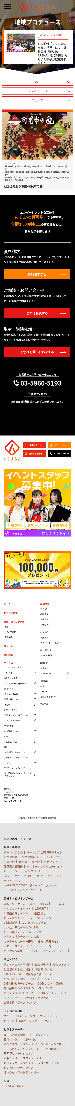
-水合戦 (7, 704)
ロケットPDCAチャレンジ (19, 1016)
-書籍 (6, 626)
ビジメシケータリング (17, 1063)
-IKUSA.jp (8, 672)
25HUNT (40, 908)
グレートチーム (49, 1016)
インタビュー (46, 632)
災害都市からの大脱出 (17, 969)
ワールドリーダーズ (36, 997)
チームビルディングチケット (21, 890)
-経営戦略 (44, 614)
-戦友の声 (44, 637)
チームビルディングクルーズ (21, 1049)
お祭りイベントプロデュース (21, 1058)
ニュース (37, 100)
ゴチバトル (31, 1039)
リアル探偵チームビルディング (22, 932)
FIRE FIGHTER (12, 974)
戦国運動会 (10, 857)
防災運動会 (42, 964)
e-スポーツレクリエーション (44, 866)
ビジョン (44, 608)
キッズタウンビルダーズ (18, 993)
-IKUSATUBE (45, 673)
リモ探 (47, 946)
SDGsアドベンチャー (42, 979)
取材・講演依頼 (35, 453)
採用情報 (44, 604)
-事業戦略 (44, 619)
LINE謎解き (11, 922)
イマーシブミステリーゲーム (21, 946)
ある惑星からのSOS (16, 988)
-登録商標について (48, 696)
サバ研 (48, 1021)
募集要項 (44, 704)
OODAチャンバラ (29, 1021)
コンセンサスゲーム (34, 922)
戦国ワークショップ (49, 876)
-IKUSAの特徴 (46, 655)
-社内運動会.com (11, 731)
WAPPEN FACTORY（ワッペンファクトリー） (31, 885)
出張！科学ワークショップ (20, 1002)
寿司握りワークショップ (18, 1053)
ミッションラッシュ (54, 951)
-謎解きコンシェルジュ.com (16, 715)
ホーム (7, 604)
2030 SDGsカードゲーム (18, 983)
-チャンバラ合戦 (11, 694)
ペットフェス (12, 880)
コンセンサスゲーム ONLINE (21, 927)
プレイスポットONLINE (18, 876)
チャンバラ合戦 (13, 852)
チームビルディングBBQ (49, 1044)
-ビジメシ (8, 762)
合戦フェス (51, 862)
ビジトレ (9, 1021)
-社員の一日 (45, 668)
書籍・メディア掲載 (14, 622)
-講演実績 (8, 637)
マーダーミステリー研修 (18, 941)
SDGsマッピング (42, 988)
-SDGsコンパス (10, 741)
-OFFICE (43, 691)
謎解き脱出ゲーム (14, 904)
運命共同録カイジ (48, 941)
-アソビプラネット (12, 720)
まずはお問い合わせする (37, 352)
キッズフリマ (12, 997)
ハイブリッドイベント (17, 908)
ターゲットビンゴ (40, 1035)
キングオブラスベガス (17, 1044)
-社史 (42, 686)
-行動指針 (44, 624)
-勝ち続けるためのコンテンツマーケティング (18, 774)
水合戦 (23, 862)
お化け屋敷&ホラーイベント (21, 951)
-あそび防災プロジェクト (15, 752)
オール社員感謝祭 (14, 1035)
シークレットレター (42, 918)
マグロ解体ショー (53, 1049)
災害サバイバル (44, 969)
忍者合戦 (9, 862)
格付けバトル (12, 1039)
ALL (37, 82)
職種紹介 (44, 662)
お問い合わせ (35, 445)
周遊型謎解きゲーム (16, 913)
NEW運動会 (29, 857)
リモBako (58, 904)
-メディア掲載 (10, 632)
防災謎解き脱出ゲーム (38, 974)
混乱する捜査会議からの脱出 (21, 936)
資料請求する (37, 274)
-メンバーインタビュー (50, 642)
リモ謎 (44, 904)
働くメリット (46, 650)
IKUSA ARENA (12, 1086)
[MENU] (7, 6)
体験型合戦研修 (13, 866)
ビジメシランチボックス (18, 1067)
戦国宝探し (39, 913)
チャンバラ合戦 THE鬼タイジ (44, 852)
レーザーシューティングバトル (22, 871)
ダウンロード (60, 445)
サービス (8, 663)
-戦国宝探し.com (11, 699)
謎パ (32, 904)
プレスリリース (38, 91)
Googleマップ (10, 801)
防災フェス (60, 964)
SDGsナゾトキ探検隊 (50, 983)
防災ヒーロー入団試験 (17, 964)
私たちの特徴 (11, 613)
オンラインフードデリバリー (21, 1072)
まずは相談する (37, 313)
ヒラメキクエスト (14, 918)
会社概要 (8, 655)
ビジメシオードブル (47, 1063)
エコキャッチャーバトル (52, 993)
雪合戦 (36, 862)
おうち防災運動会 (14, 979)
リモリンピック (49, 857)
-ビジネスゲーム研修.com (15, 683)
